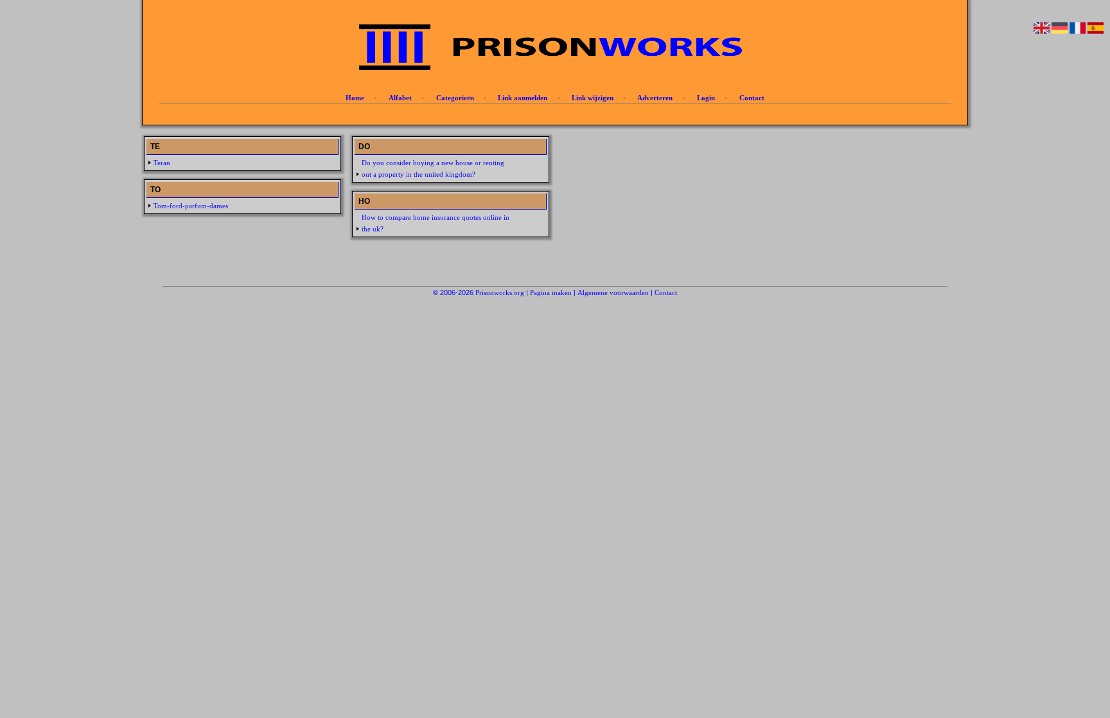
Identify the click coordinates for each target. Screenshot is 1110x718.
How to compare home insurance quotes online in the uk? (435, 223)
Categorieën (455, 98)
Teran (162, 162)
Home (355, 98)
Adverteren (655, 98)
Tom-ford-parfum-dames (191, 206)
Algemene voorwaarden (613, 292)
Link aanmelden (522, 98)
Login (706, 98)
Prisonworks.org (499, 292)
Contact (751, 98)
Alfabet (400, 98)
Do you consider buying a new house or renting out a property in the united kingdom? (433, 168)
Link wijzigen (592, 98)
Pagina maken (551, 292)
